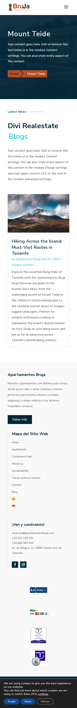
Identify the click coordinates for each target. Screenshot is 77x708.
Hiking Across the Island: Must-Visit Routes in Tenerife (37, 247)
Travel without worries (26, 478)
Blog (15, 492)
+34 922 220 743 (22, 538)
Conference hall (22, 456)
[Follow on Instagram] (23, 564)
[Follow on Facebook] (15, 564)
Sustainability (20, 471)
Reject (28, 701)
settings (43, 694)
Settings (45, 701)
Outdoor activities (23, 265)
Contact (17, 485)
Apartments (19, 449)
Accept (11, 701)
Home (15, 442)
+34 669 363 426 (22, 543)
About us (17, 464)
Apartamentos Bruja (27, 259)
